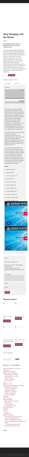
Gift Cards (5, 396)
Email (6, 287)
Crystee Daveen (8, 377)
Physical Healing (8, 404)
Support (5, 410)
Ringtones (5, 408)
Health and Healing (8, 399)
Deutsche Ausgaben (9, 379)
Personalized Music (8, 407)
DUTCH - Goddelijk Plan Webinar (12, 419)
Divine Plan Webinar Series (11, 418)
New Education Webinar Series (12, 426)
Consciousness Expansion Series (13, 416)
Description (7, 83)
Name (7, 283)
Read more (18, 318)
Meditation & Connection (10, 391)
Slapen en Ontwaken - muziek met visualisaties (12, 369)
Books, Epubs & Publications (10, 373)
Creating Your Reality (9, 390)
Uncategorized (6, 413)
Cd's (4, 382)
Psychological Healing (10, 405)
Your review (8, 274)
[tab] (7, 83)
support (6, 412)
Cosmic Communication (10, 388)
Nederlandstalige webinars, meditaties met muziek (15, 421)
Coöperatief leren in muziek (11, 374)
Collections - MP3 (12, 79)
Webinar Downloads (8, 415)
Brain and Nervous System (11, 401)
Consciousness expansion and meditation (13, 385)
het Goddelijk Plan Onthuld (12, 424)
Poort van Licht (8, 381)
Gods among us (7, 398)
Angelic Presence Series (9, 371)
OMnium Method (10, 134)
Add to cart (12, 75)
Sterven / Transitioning (10, 393)
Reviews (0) (17, 83)
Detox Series (7, 402)
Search (17, 359)
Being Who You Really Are (11, 387)
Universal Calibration (9, 395)
